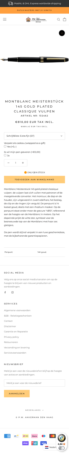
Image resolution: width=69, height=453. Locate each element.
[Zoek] (58, 19)
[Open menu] (4, 19)
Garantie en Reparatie (16, 331)
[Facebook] (5, 292)
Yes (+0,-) (11, 146)
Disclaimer (10, 326)
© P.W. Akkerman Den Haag (34, 417)
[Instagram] (12, 292)
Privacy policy (11, 337)
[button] (54, 447)
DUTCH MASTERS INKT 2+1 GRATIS (34, 10)
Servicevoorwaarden (15, 352)
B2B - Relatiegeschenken (18, 315)
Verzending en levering (17, 347)
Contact (8, 321)
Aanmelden (17, 393)
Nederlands (33, 410)
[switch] (62, 448)
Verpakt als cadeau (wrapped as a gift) (24, 143)
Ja (8, 155)
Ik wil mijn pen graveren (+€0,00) (22, 152)
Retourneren (11, 342)
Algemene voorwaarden (17, 310)
